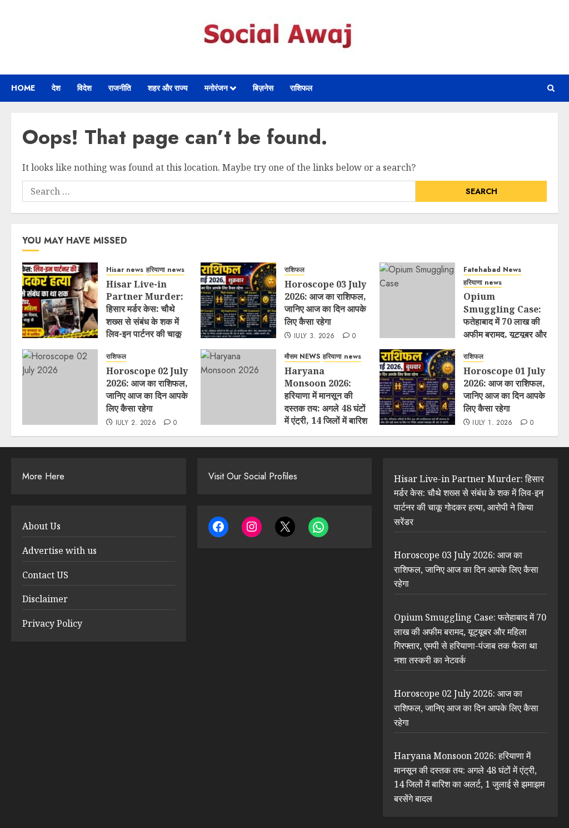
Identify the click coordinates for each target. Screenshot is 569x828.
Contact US (45, 575)
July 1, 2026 (492, 423)
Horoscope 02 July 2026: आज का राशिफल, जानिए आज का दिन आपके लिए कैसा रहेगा (147, 389)
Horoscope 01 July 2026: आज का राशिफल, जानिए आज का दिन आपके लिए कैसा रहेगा (504, 389)
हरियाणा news (165, 270)
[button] (551, 88)
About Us (41, 526)
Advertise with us (59, 550)
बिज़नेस (263, 87)
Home (23, 87)
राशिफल (301, 87)
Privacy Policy (52, 623)
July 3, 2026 (314, 336)
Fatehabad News (492, 270)
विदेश (84, 87)
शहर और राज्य (168, 87)
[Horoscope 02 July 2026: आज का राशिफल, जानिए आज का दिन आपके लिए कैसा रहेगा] (60, 387)
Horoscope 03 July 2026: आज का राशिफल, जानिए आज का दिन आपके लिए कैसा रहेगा (325, 303)
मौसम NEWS (302, 356)
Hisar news (124, 270)
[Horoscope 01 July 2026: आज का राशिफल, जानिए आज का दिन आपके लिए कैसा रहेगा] (417, 387)
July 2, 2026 (136, 423)
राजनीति (119, 87)
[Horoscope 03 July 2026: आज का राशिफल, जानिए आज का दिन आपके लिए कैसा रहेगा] (238, 300)
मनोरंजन (216, 87)
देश (56, 87)
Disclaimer (45, 599)
